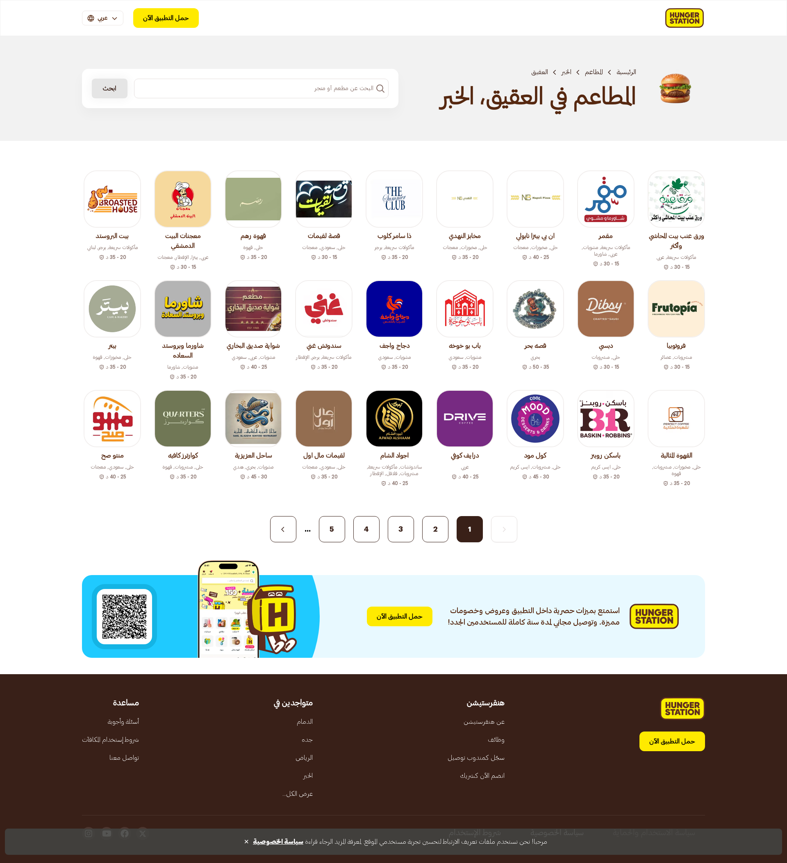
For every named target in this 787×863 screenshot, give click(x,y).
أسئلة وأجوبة (123, 721)
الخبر (566, 72)
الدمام (305, 721)
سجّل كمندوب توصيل (476, 757)
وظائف (496, 739)
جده (307, 739)
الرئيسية (626, 72)
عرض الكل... (297, 794)
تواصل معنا (124, 757)
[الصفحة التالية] (283, 529)
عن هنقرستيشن (484, 721)
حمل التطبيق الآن (166, 18)
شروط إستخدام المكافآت (110, 739)
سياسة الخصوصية (278, 841)
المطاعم (594, 72)
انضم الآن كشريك (482, 775)
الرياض (304, 757)
